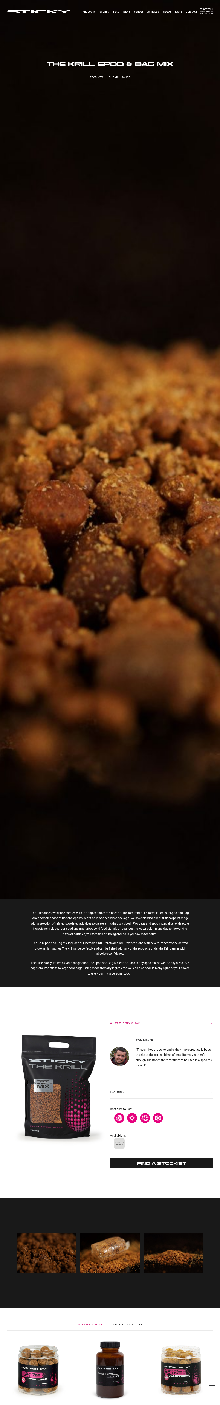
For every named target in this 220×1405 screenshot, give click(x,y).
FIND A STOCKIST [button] (161, 1163)
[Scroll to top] (212, 1388)
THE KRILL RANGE (119, 77)
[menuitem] (89, 11)
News (126, 11)
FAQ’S (178, 11)
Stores (104, 11)
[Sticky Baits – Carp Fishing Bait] (39, 11)
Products (89, 11)
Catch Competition (206, 12)
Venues (139, 11)
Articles (153, 11)
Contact (191, 11)
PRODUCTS (96, 77)
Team (116, 11)
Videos (167, 11)
